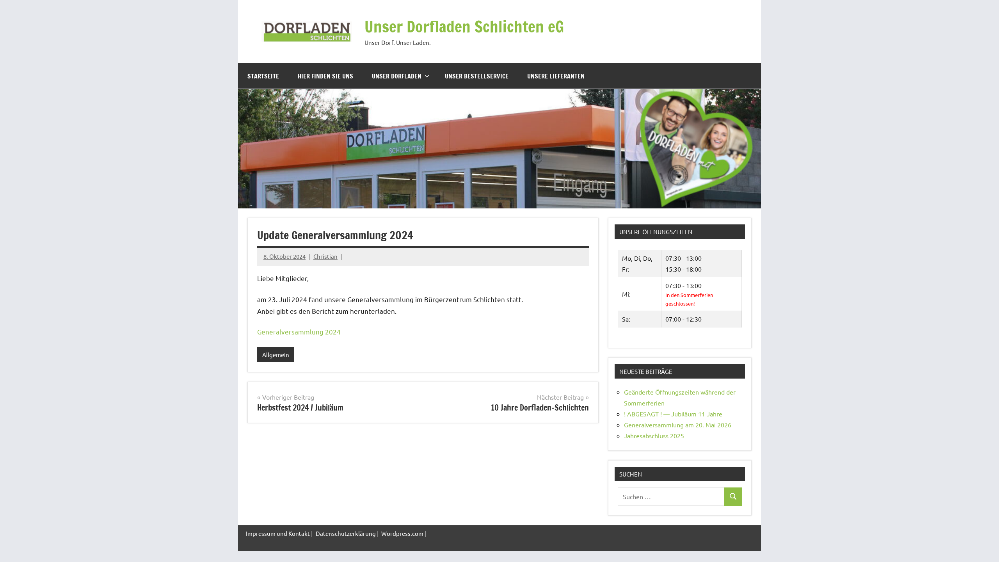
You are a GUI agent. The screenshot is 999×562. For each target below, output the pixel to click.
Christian (325, 256)
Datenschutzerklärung (346, 533)
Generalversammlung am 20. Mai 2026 (677, 425)
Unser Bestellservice (476, 76)
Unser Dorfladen (396, 76)
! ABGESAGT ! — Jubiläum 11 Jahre (673, 414)
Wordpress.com (402, 533)
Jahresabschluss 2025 (654, 435)
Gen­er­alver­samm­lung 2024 (299, 331)
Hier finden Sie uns (325, 76)
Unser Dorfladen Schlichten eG (464, 26)
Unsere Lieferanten (556, 76)
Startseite (263, 76)
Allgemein (275, 354)
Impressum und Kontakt (278, 533)
